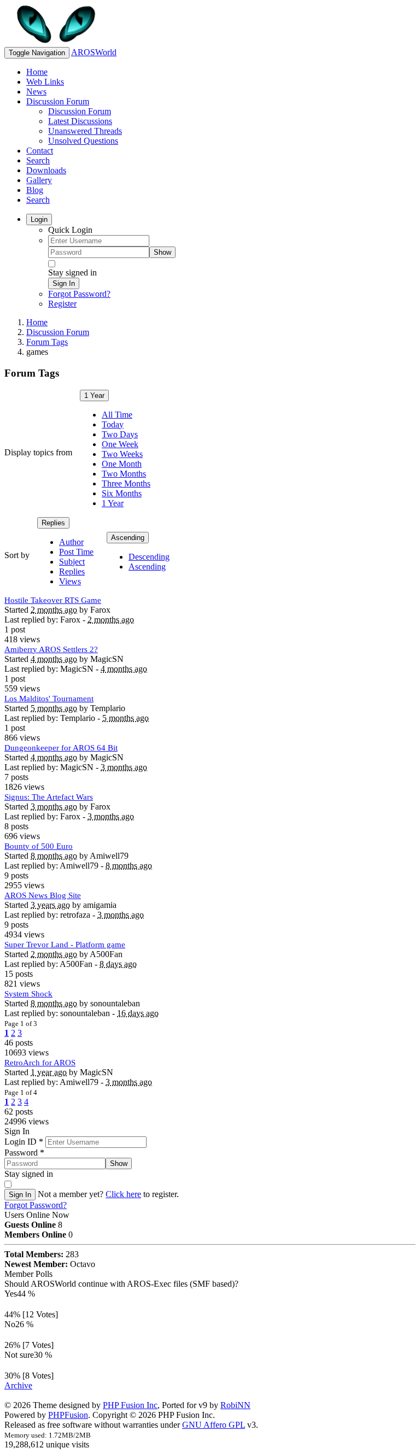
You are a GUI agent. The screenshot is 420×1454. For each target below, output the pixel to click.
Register (62, 303)
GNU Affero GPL (213, 1424)
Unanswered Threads (85, 131)
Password (24, 1152)
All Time (117, 414)
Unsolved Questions (83, 140)
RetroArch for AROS (39, 1062)
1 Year (94, 395)
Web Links (45, 81)
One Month (122, 463)
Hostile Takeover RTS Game (52, 600)
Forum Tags (47, 342)
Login (39, 219)
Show (162, 252)
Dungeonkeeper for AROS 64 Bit (61, 747)
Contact (39, 150)
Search (38, 160)
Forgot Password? (79, 293)
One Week (120, 444)
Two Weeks (122, 454)
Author (71, 542)
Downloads (46, 170)
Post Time (76, 551)
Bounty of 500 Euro (38, 846)
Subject (72, 561)
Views (70, 581)
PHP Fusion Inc (130, 1405)
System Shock (28, 993)
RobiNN (235, 1405)
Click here (123, 1194)
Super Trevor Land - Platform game (64, 944)
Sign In (63, 283)
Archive (18, 1385)
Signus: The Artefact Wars (48, 797)
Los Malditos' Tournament (49, 698)
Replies (53, 523)
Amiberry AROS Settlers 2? (51, 649)
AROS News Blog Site (42, 895)
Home (37, 72)
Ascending (127, 537)
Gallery (39, 180)
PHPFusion (68, 1415)
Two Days (120, 434)
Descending (149, 556)
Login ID (23, 1141)
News (36, 91)
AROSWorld (93, 52)
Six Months (122, 493)
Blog (34, 190)
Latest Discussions (80, 121)
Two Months (124, 473)
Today (113, 424)
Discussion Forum (57, 101)
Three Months (126, 483)
